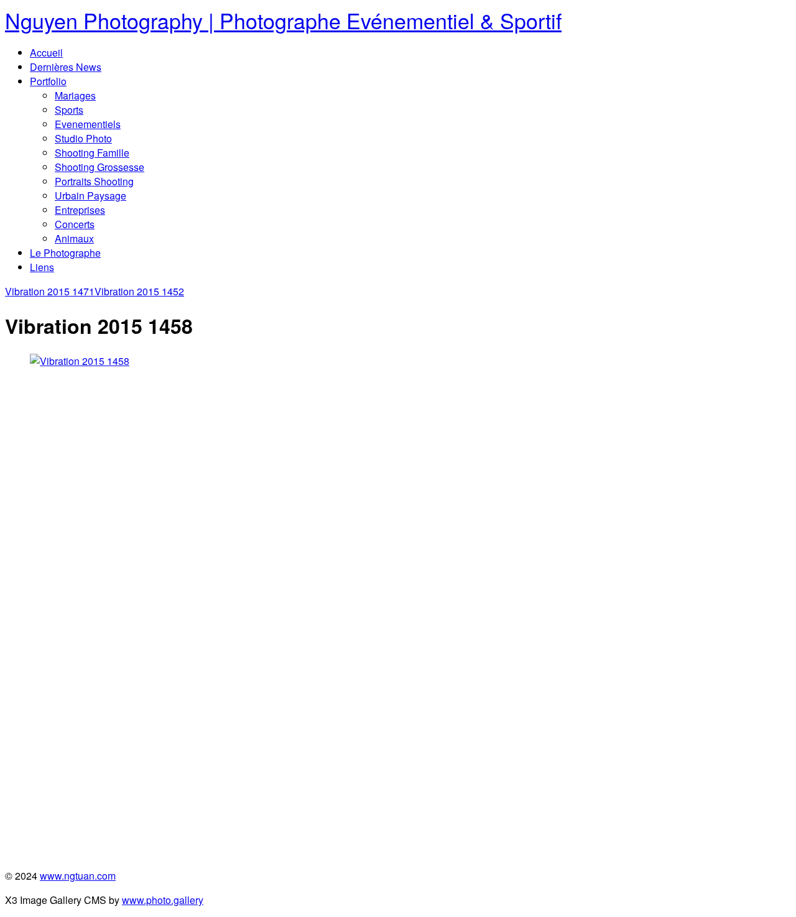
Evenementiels (88, 124)
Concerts (75, 224)
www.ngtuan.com (78, 876)
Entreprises (80, 210)
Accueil (46, 52)
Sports (69, 110)
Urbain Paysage (90, 195)
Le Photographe (65, 253)
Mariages (75, 95)
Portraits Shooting (94, 181)
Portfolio (48, 81)
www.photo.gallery (162, 900)
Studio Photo (83, 138)
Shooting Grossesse (99, 167)
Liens (42, 267)
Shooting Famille (92, 152)
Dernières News (65, 67)
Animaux (74, 238)
